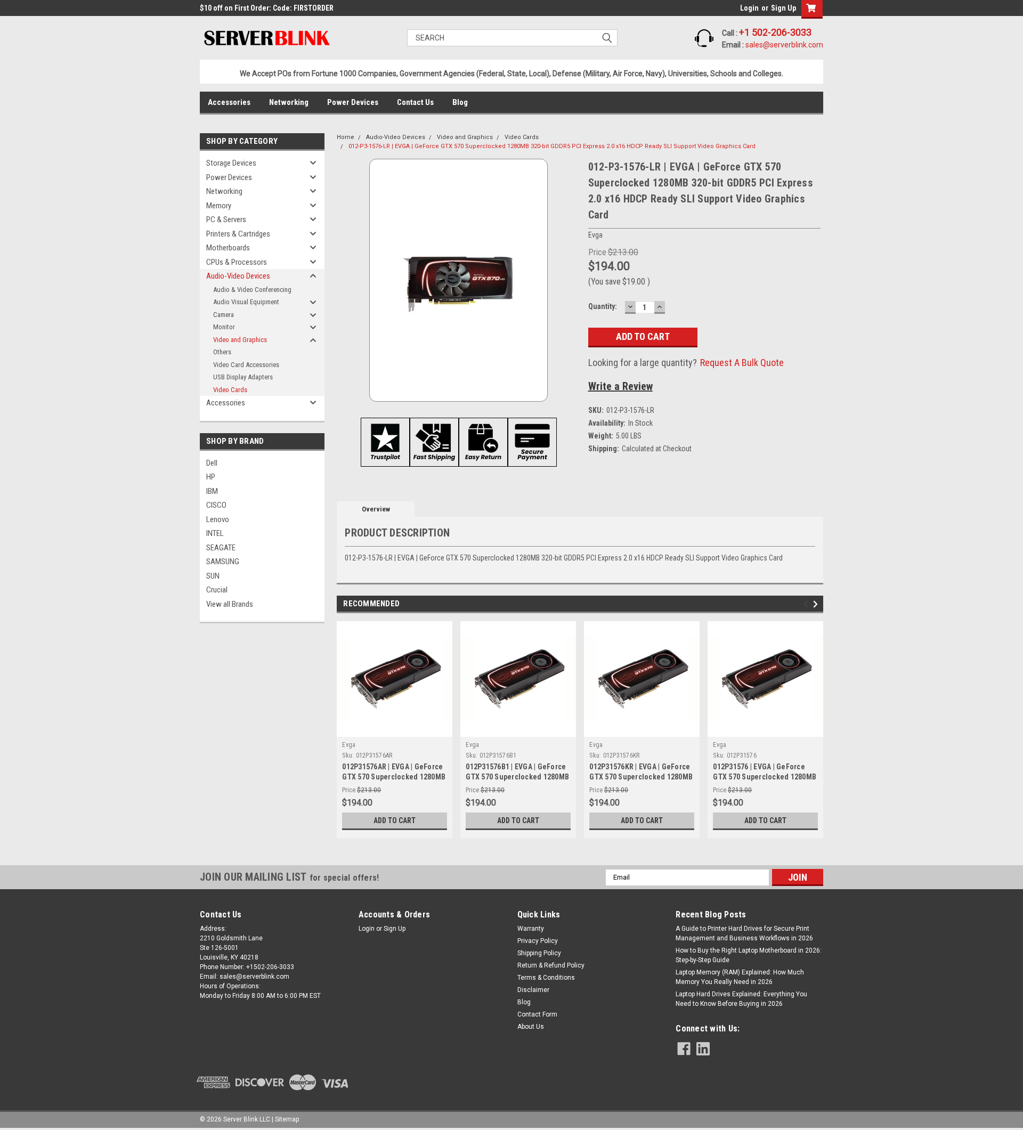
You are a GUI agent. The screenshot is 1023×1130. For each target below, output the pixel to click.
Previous (807, 604)
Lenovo (217, 519)
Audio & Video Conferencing (252, 290)
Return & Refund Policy (550, 965)
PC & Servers (226, 219)
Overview (376, 509)
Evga (348, 745)
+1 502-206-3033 (775, 32)
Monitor (224, 327)
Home (345, 137)
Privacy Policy (537, 941)
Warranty (530, 928)
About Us (530, 1026)
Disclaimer (533, 990)
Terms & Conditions (546, 977)
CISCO (216, 505)
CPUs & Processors (236, 262)
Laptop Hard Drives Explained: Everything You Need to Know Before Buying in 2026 (741, 998)
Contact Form (537, 1014)
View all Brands (229, 604)
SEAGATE (221, 547)
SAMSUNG (222, 561)
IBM (212, 491)
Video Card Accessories (246, 365)
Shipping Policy (539, 953)
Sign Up (783, 8)
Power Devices (352, 102)
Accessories (229, 102)
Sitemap (287, 1119)
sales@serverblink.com (784, 44)
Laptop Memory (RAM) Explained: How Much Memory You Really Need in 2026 (740, 977)
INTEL (215, 533)
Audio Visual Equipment (246, 302)
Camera (223, 315)
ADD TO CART (395, 820)
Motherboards (228, 248)
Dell (211, 463)
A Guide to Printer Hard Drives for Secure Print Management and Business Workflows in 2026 (744, 933)
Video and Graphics (240, 340)
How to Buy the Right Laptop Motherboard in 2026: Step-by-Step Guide (749, 955)
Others (222, 352)
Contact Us (415, 102)
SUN (213, 576)
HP (210, 477)
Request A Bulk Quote (742, 362)
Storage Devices (231, 163)
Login (749, 8)
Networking (288, 102)
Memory (218, 205)
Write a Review (620, 386)
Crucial (217, 590)
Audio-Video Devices (238, 276)
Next (817, 604)
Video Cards (230, 390)
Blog (460, 102)
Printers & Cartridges (238, 234)
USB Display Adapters (243, 377)
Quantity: (602, 306)
